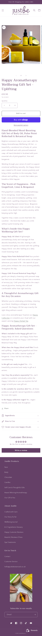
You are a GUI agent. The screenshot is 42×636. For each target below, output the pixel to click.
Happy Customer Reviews (13, 532)
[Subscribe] (34, 614)
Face (6, 467)
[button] (2, 10)
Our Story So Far (10, 517)
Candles (7, 482)
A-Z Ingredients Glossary (13, 527)
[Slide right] (26, 75)
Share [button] (6, 408)
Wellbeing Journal (10, 522)
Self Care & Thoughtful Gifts (14, 487)
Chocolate (8, 477)
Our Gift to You (9, 498)
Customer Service (10, 561)
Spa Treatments (10, 542)
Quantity (4, 101)
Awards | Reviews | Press (13, 537)
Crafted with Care (10, 512)
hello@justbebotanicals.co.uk (15, 567)
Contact (7, 556)
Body (6, 472)
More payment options (21, 125)
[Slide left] (16, 75)
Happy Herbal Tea (21, 321)
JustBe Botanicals (23, 633)
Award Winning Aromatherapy (15, 493)
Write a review (21, 450)
